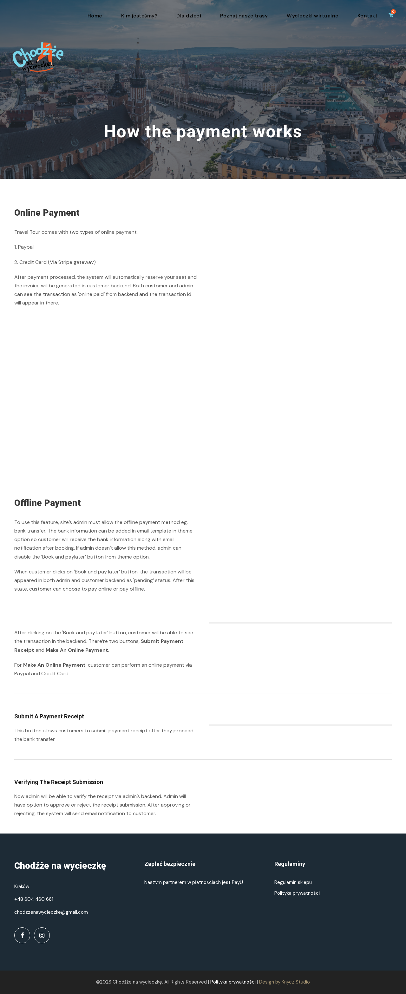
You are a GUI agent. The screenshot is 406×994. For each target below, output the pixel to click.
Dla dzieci (188, 15)
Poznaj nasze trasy (244, 15)
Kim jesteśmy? (139, 15)
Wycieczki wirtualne (312, 15)
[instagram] (42, 935)
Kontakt (367, 15)
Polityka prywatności (297, 893)
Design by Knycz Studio (284, 982)
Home (95, 15)
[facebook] (22, 935)
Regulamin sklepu (293, 882)
